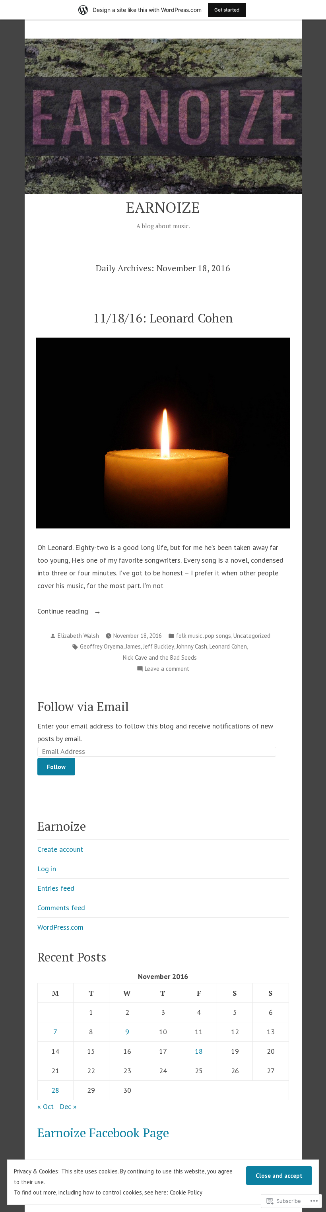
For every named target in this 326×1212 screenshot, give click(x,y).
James (133, 646)
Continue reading (63, 612)
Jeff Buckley (158, 646)
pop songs (218, 635)
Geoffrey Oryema (101, 646)
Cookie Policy (186, 1192)
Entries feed (55, 888)
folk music (189, 635)
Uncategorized (251, 635)
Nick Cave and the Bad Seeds (160, 657)
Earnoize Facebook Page (103, 1133)
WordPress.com (60, 927)
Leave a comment (167, 669)
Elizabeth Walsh (78, 635)
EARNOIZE (163, 207)
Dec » (68, 1106)
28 (55, 1090)
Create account (60, 849)
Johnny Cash (192, 646)
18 (199, 1051)
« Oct (45, 1106)
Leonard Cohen (228, 646)
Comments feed (61, 907)
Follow (56, 767)
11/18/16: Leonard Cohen (163, 318)
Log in (46, 868)
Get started (227, 10)
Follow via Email (83, 706)
